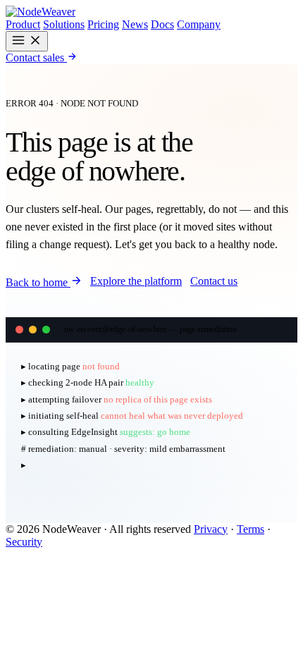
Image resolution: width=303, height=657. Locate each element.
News (135, 24)
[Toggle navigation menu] (27, 41)
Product (23, 24)
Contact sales (36, 57)
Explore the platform (136, 281)
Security (24, 542)
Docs (162, 24)
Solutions (64, 24)
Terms (250, 529)
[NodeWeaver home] (40, 12)
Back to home (38, 282)
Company (199, 24)
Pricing (103, 24)
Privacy (211, 529)
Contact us (213, 281)
